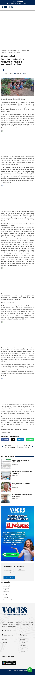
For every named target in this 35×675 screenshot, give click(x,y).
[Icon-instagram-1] (8, 630)
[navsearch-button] (32, 7)
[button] (29, 7)
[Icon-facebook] (2, 630)
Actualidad (8, 50)
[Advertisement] (17, 28)
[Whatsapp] (10, 630)
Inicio (2, 50)
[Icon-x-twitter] (5, 630)
